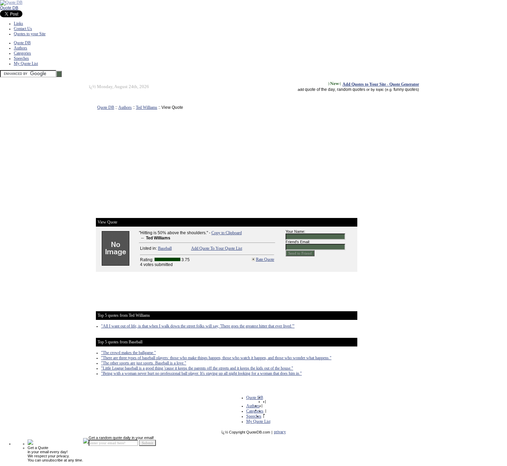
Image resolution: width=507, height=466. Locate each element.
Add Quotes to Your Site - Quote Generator (380, 84)
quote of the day (320, 89)
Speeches (21, 58)
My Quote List (26, 63)
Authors (20, 48)
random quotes (351, 89)
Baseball (165, 248)
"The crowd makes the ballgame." (128, 352)
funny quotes (406, 89)
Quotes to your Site (30, 33)
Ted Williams (146, 107)
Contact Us (23, 28)
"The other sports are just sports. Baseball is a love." (143, 363)
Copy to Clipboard (226, 232)
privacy (280, 431)
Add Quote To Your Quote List (216, 248)
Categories (22, 53)
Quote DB (9, 8)
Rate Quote (265, 259)
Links (18, 23)
